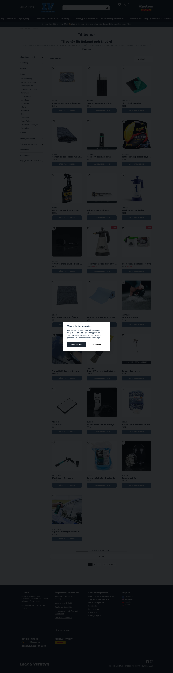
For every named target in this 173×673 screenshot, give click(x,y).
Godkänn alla (76, 344)
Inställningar (96, 344)
